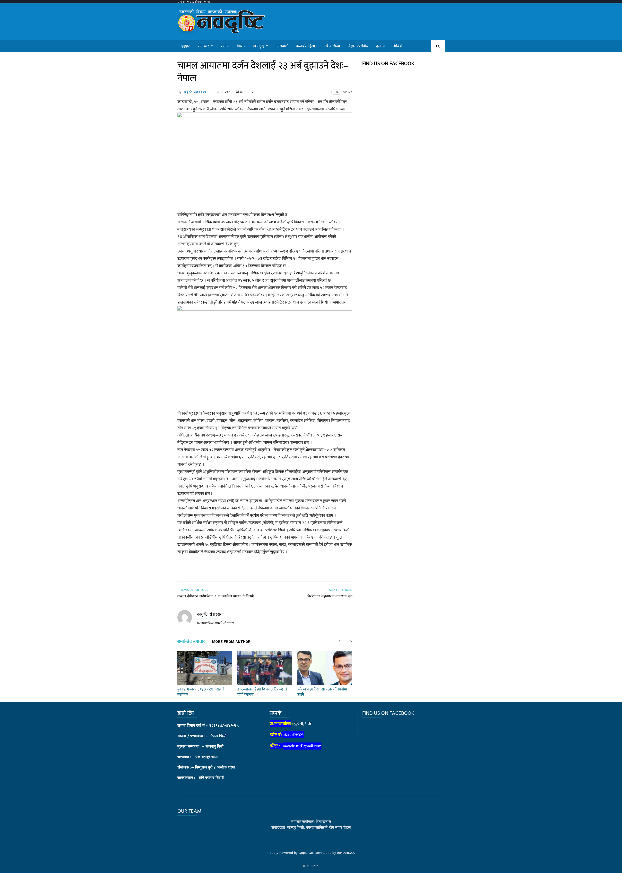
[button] (438, 46)
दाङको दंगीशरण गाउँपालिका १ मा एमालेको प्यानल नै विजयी (215, 596)
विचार (241, 46)
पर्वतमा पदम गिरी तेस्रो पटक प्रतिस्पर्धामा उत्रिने (322, 692)
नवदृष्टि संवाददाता (194, 92)
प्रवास (380, 46)
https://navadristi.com (215, 623)
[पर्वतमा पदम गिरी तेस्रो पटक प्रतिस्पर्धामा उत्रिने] (324, 668)
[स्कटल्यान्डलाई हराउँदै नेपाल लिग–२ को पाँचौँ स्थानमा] (264, 668)
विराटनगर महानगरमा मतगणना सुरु (329, 596)
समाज (225, 46)
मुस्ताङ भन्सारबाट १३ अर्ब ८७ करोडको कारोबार (200, 692)
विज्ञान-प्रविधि (357, 46)
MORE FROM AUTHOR (231, 642)
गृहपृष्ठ (185, 46)
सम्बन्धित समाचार (191, 642)
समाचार (203, 46)
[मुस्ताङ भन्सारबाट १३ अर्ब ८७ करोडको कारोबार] (204, 668)
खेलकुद (258, 46)
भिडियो (398, 46)
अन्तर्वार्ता (282, 46)
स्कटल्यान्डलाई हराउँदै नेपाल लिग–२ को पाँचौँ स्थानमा (262, 692)
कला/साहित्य (305, 46)
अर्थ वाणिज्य (331, 46)
